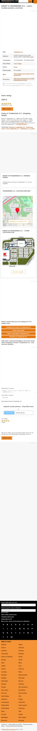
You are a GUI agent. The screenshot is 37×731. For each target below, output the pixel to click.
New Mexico (22, 690)
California (4, 650)
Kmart (15, 67)
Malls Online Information (9, 729)
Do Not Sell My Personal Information (14, 726)
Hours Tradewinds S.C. (12, 128)
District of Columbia (6, 656)
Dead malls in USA (6, 619)
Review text (7, 388)
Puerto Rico (21, 702)
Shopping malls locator (7, 616)
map (32, 57)
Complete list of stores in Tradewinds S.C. (18, 327)
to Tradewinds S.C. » (18, 221)
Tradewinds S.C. (18, 52)
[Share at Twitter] (19, 91)
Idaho (2, 662)
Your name (7, 395)
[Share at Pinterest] (21, 91)
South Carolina (22, 705)
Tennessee (21, 708)
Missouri (20, 681)
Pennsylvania (5, 702)
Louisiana (4, 672)
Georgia (3, 659)
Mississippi (4, 681)
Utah (19, 711)
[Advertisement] (18, 30)
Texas (3, 711)
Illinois (20, 662)
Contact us (4, 724)
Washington (4, 717)
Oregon (20, 699)
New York (4, 693)
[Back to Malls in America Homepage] (9, 1)
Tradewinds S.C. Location (27, 128)
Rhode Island (5, 705)
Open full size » (18, 272)
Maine (20, 672)
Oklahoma (4, 699)
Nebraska (21, 684)
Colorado (21, 650)
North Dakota (5, 696)
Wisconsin (4, 720)
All (12, 637)
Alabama (3, 644)
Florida (20, 656)
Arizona (3, 647)
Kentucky (21, 669)
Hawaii (20, 659)
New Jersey (4, 690)
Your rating (4, 418)
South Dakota (5, 708)
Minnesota (21, 678)
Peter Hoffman (21, 83)
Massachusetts (22, 675)
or (19, 408)
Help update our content (15, 724)
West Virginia (22, 717)
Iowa (19, 666)
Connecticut (4, 653)
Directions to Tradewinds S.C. (18, 336)
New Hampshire (23, 687)
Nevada (3, 687)
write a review (20, 123)
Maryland (4, 675)
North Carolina (22, 693)
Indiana (3, 666)
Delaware (21, 653)
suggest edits (15, 85)
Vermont (3, 714)
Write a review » (7, 109)
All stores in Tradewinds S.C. (17, 127)
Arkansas (21, 647)
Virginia (20, 714)
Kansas (3, 669)
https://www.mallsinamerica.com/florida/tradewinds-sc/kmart (24, 79)
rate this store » (22, 124)
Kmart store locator (18, 330)
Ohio (19, 696)
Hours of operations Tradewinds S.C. (18, 333)
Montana (3, 684)
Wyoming (21, 720)
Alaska (20, 644)
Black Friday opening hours (9, 614)
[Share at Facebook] (16, 91)
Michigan (3, 678)
